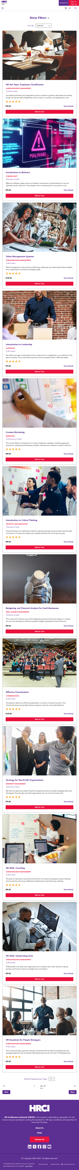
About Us (39, 1128)
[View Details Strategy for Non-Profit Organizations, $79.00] (39, 769)
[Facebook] (39, 1146)
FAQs (39, 1133)
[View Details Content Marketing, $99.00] (39, 422)
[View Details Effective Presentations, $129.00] (39, 681)
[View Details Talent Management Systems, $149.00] (39, 246)
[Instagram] (44, 1146)
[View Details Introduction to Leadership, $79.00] (39, 334)
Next (73, 1092)
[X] (34, 1146)
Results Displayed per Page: (35, 1079)
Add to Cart (39, 111)
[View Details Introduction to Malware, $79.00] (39, 160)
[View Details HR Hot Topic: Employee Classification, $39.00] (39, 74)
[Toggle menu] (2, 8)
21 (45, 1086)
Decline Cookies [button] (43, 1164)
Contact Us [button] (39, 1139)
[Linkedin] (29, 1146)
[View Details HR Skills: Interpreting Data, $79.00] (39, 943)
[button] (39, 17)
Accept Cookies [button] (55, 1164)
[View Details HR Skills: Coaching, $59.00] (39, 857)
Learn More (29, 1166)
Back (6, 1092)
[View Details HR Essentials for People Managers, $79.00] (39, 1029)
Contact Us (64, 3)
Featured (40, 26)
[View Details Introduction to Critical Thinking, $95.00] (39, 509)
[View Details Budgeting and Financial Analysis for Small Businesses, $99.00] (39, 595)
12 (51, 1079)
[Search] (75, 8)
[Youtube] (49, 1146)
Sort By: (31, 25)
